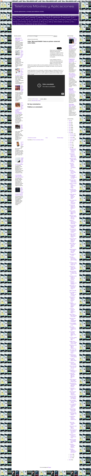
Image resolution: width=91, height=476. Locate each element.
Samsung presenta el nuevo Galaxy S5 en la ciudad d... (73, 259)
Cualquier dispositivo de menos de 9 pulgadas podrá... (73, 305)
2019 (70, 124)
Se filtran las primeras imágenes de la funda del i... (73, 282)
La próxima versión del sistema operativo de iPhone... (72, 310)
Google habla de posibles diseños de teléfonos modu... (73, 196)
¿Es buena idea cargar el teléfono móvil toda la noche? (19, 176)
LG (36, 19)
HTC (14, 19)
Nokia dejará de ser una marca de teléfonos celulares (73, 231)
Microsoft (45, 19)
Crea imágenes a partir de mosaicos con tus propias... (73, 294)
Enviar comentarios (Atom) (38, 139)
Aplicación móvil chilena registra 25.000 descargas (73, 160)
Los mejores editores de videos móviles (73, 359)
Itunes (32, 19)
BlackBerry (58, 15)
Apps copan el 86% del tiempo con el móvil (73, 315)
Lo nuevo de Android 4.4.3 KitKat (73, 389)
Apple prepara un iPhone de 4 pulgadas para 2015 (19, 39)
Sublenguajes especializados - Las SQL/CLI (72, 61)
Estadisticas (73, 15)
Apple (43, 15)
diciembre (72, 133)
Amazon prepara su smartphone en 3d (73, 324)
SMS (42, 21)
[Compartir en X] (43, 99)
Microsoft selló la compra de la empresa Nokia (73, 180)
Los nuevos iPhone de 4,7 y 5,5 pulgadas (73, 370)
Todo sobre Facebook (71, 89)
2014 (70, 132)
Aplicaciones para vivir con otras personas (73, 367)
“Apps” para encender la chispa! (72, 423)
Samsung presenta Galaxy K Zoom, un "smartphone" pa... (73, 166)
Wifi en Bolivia (72, 73)
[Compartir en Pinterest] (45, 99)
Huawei (18, 19)
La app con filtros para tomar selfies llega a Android (73, 235)
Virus (14, 23)
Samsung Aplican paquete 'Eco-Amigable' (73, 226)
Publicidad (75, 19)
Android (25, 15)
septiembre (72, 139)
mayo (71, 145)
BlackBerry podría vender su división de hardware (73, 278)
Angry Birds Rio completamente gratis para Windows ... (73, 385)
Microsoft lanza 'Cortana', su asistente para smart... (73, 436)
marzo (71, 454)
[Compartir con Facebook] (44, 99)
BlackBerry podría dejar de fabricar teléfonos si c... (73, 347)
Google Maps (32, 17)
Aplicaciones (31, 15)
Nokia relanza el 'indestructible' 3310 (22, 88)
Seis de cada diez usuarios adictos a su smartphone (73, 202)
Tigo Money (66, 21)
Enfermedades (65, 15)
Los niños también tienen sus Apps (73, 338)
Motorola (51, 19)
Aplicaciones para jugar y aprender (73, 427)
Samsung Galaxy (22, 21)
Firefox (14, 17)
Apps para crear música (22, 127)
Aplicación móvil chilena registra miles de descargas (73, 217)
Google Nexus (40, 17)
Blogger (49, 467)
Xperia (40, 23)
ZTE (45, 23)
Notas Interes (62, 19)
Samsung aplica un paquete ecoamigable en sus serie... (73, 177)
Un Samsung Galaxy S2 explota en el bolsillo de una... (73, 207)
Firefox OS (20, 17)
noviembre (72, 135)
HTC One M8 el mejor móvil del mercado (73, 401)
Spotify (50, 21)
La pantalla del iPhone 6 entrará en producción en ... (73, 418)
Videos (72, 21)
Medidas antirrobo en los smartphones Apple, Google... (73, 185)
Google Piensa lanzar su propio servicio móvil (73, 342)
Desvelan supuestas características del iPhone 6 (73, 451)
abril (71, 147)
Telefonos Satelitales (58, 21)
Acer (21, 15)
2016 (70, 129)
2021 (70, 120)
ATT (47, 15)
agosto (71, 140)
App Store (38, 15)
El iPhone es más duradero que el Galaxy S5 (73, 263)
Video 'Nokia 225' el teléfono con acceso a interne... (73, 351)
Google (26, 17)
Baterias (52, 15)
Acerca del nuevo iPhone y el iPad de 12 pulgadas (73, 240)
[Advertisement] (45, 30)
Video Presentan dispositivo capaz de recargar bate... (73, 393)
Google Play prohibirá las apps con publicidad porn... (72, 375)
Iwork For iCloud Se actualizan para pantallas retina (73, 441)
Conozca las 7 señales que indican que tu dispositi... (73, 268)
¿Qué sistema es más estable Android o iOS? (73, 380)
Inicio (47, 137)
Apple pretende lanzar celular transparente (73, 409)
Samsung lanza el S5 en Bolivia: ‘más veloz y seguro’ (73, 431)
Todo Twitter (71, 104)
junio (71, 144)
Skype (29, 21)
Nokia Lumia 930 (73, 290)
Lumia (40, 19)
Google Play (47, 17)
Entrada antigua (60, 137)
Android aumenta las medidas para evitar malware (73, 251)
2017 (70, 127)
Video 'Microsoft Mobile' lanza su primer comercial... (73, 150)
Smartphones (36, 21)
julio (71, 142)
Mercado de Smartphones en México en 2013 (73, 328)
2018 (70, 125)
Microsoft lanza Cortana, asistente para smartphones (73, 320)
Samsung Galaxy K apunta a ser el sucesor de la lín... (73, 273)
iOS (23, 19)
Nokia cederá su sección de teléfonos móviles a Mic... (73, 245)
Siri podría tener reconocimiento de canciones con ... (73, 191)
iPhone (27, 19)
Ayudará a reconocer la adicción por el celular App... (73, 222)
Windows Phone (20, 23)
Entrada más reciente (32, 137)
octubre (71, 137)
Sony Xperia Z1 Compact (73, 255)
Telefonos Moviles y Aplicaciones (44, 6)
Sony (46, 21)
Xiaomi (35, 23)
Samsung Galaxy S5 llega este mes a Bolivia (73, 397)
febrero (71, 456)
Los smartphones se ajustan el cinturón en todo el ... (73, 406)
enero (71, 457)
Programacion (72, 59)
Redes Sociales (72, 37)
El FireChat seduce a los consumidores (73, 363)
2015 (70, 130)
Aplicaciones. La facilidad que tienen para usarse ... (73, 287)
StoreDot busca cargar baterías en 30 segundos (73, 355)
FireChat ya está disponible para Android (73, 413)
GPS (73, 17)
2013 (70, 459)
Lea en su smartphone (22, 144)
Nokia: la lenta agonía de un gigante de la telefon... (73, 212)
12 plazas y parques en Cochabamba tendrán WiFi (72, 76)
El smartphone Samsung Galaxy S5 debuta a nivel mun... (73, 333)
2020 (70, 122)
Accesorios (15, 15)
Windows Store (29, 23)
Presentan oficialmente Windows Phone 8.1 (72, 446)
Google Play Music (66, 17)
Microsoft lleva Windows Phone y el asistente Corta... (72, 299)
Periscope (69, 19)
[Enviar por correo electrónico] (40, 99)
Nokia (56, 19)
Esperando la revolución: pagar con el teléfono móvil (73, 155)
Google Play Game (56, 17)
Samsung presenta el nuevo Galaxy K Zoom (73, 172)
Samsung (15, 21)
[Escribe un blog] (42, 99)
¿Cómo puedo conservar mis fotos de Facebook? (72, 91)
